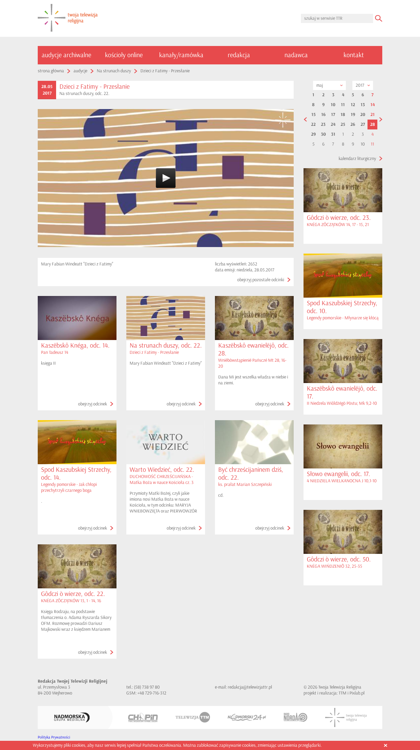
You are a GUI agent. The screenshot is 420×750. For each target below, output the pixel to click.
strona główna (51, 71)
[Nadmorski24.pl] (247, 717)
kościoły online (124, 55)
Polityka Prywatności (54, 737)
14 (372, 105)
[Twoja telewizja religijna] (68, 18)
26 (352, 124)
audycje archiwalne (66, 55)
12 (353, 105)
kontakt (354, 55)
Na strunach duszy (114, 71)
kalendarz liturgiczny (357, 158)
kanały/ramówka (181, 55)
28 (372, 124)
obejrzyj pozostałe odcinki (260, 280)
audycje (80, 71)
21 (372, 115)
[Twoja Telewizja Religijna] (346, 717)
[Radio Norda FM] (295, 717)
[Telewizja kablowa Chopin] (143, 717)
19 (353, 115)
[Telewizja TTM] (193, 717)
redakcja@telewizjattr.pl (250, 687)
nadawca (296, 55)
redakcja (239, 55)
